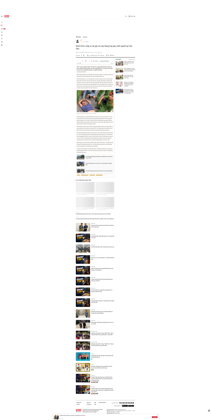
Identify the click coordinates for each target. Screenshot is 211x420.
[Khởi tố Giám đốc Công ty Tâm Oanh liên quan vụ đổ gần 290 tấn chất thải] (119, 70)
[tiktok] (123, 403)
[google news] (128, 403)
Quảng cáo (78, 402)
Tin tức (79, 37)
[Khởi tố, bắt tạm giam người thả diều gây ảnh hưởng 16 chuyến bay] (83, 270)
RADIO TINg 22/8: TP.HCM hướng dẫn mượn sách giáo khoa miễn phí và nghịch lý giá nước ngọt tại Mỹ (102, 390)
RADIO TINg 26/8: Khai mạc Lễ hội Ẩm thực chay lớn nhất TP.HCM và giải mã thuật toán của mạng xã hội (102, 378)
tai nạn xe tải (92, 175)
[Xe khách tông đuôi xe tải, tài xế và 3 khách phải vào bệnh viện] (80, 164)
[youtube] (121, 403)
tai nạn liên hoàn (99, 175)
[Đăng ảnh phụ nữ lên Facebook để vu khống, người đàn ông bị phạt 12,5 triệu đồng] (119, 91)
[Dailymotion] (133, 403)
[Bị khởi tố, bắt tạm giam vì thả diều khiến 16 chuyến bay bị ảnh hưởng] (83, 313)
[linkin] (126, 403)
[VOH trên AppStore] (125, 406)
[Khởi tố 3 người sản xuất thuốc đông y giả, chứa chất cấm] (119, 63)
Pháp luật (93, 223)
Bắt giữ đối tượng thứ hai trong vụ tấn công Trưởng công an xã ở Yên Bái (93, 214)
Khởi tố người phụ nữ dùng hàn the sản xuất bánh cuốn (128, 76)
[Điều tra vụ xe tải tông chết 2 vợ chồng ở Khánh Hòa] (83, 259)
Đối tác (78, 404)
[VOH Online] (79, 411)
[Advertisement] (105, 27)
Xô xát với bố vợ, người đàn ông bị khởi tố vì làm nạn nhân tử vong (101, 290)
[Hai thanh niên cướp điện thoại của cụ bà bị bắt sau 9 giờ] (83, 238)
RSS (95, 402)
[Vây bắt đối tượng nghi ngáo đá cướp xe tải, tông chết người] (80, 170)
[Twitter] (131, 403)
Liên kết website (102, 402)
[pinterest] (125, 403)
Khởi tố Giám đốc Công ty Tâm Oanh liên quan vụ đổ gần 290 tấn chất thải (129, 70)
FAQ (95, 404)
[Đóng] (157, 415)
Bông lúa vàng (94, 331)
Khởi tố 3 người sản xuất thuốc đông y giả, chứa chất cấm (129, 63)
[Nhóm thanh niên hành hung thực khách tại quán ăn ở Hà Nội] (83, 281)
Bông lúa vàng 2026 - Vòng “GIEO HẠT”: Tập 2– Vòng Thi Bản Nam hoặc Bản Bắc (102, 344)
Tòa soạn (89, 402)
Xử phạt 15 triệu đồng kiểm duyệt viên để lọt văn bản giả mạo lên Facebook (129, 84)
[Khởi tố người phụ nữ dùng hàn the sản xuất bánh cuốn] (119, 77)
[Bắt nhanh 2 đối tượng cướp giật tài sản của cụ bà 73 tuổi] (83, 324)
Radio (92, 353)
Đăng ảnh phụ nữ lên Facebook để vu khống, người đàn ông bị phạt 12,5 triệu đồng (129, 91)
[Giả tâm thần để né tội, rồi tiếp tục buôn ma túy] (83, 248)
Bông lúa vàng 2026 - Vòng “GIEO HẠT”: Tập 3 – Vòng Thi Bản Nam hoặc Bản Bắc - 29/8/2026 (102, 333)
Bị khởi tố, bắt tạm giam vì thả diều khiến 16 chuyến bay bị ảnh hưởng (102, 312)
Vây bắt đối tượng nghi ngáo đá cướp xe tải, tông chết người (98, 170)
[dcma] (130, 403)
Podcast (93, 375)
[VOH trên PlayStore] (131, 406)
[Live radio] (6, 29)
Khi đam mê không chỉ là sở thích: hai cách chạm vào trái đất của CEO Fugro (101, 367)
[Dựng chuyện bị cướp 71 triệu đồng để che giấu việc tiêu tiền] (83, 302)
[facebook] (83, 55)
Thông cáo (89, 404)
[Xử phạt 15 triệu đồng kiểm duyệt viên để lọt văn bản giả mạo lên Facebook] (119, 84)
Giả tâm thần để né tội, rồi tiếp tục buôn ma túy (102, 247)
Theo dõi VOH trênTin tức (97, 52)
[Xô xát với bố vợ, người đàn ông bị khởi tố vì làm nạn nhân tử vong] (83, 292)
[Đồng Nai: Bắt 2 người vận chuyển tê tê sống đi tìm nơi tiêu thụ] (83, 227)
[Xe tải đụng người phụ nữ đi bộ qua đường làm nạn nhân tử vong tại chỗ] (80, 157)
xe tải (79, 175)
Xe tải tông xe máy (85, 175)
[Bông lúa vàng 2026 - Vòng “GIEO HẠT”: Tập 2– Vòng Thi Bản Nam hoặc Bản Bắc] (83, 345)
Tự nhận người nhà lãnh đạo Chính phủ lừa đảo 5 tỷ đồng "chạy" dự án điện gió (95, 219)
